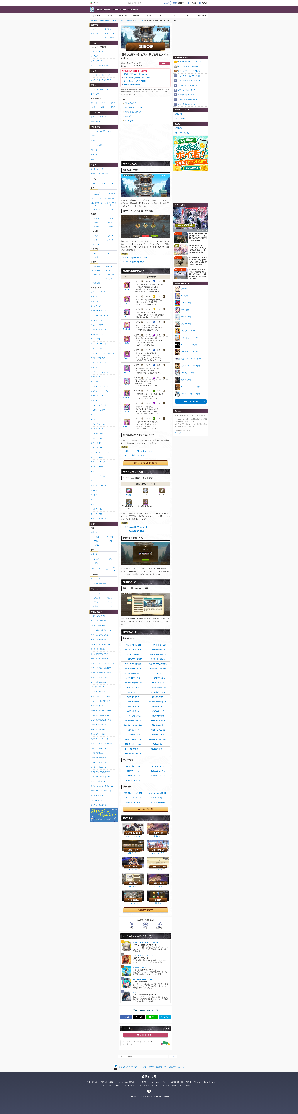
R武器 (110, 541)
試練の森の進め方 (133, 697)
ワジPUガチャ (96, 56)
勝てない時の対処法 (158, 659)
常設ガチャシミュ (133, 771)
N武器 (97, 545)
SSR (94, 183)
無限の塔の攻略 (130, 103)
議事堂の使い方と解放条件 (100, 772)
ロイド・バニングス (98, 358)
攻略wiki (118, 1086)
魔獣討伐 (94, 154)
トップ (93, 29)
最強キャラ (123, 16)
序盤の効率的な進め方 (132, 84)
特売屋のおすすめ (158, 716)
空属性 (96, 227)
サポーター (111, 240)
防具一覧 (94, 554)
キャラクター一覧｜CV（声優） (189, 76)
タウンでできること (133, 692)
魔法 (96, 257)
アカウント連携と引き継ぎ (100, 701)
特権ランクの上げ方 (158, 730)
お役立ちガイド (138, 20)
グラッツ (94, 481)
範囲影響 (96, 266)
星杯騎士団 (97, 209)
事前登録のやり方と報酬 (133, 793)
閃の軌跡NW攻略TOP (145, 910)
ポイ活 (193, 3)
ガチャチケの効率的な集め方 (101, 710)
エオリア (94, 419)
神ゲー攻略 (94, 20)
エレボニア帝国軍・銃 (99, 518)
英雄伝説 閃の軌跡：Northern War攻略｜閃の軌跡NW (116, 9)
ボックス (110, 602)
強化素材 (96, 598)
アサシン (96, 274)
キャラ (149, 16)
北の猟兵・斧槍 (96, 509)
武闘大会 (94, 159)
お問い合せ (196, 1082)
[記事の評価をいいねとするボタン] (145, 924)
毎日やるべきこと (158, 683)
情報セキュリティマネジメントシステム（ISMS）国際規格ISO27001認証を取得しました (151, 1067)
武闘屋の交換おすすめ (99, 748)
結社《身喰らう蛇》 (96, 204)
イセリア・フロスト (98, 457)
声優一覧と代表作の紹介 (99, 173)
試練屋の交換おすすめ (99, 758)
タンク (110, 236)
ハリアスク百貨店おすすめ (100, 777)
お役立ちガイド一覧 (145, 809)
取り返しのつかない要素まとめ (102, 786)
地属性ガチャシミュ (158, 771)
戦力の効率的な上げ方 (133, 739)
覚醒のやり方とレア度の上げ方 (102, 791)
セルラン (94, 37)
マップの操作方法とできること (102, 696)
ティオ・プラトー (97, 339)
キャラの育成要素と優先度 (134, 262)
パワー (96, 253)
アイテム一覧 (95, 593)
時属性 (110, 227)
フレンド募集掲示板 (182, 133)
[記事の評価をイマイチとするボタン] (132, 924)
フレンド (94, 103)
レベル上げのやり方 (133, 678)
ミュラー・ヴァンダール (99, 372)
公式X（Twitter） (181, 118)
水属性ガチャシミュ (158, 776)
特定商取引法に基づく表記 (180, 1082)
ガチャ (162, 16)
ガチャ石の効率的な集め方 (187, 99)
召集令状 (96, 606)
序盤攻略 (136, 16)
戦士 (96, 236)
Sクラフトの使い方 (158, 673)
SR (103, 183)
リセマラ (109, 16)
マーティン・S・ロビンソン (101, 452)
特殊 (110, 606)
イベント (188, 16)
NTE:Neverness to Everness (145, 979)
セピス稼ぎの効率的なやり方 (101, 720)
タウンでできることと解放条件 (102, 743)
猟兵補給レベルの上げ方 (158, 739)
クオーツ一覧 (95, 579)
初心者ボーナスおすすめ (158, 702)
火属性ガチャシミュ (133, 776)
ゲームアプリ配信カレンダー (149, 1086)
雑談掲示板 (202, 16)
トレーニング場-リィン (133, 749)
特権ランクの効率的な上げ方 (101, 729)
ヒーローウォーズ (139, 967)
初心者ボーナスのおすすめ (100, 644)
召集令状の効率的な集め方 (100, 724)
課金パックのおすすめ (158, 668)
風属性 (113, 107)
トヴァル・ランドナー (99, 485)
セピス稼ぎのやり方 (158, 692)
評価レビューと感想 (133, 802)
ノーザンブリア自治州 (96, 193)
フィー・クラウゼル (98, 433)
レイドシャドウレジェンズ (143, 955)
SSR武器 (110, 537)
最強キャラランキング (99, 117)
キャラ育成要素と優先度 (133, 659)
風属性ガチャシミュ (133, 780)
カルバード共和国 (110, 204)
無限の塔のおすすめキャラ (134, 107)
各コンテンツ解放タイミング (101, 673)
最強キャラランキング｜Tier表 (135, 74)
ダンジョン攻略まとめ (158, 687)
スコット (94, 400)
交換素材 (110, 598)
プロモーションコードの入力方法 (102, 663)
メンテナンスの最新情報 (158, 793)
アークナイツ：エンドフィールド (145, 942)
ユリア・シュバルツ (98, 438)
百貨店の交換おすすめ (133, 744)
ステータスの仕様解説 (133, 664)
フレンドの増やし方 (133, 735)
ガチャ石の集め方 (133, 654)
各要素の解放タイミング (133, 668)
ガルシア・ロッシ (97, 429)
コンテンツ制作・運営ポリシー (127, 1082)
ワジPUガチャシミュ (98, 61)
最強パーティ (95, 121)
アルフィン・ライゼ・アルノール (102, 353)
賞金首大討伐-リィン (158, 749)
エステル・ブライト (98, 377)
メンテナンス (109, 33)
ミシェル (94, 367)
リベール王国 (110, 193)
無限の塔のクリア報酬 (133, 112)
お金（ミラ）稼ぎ (133, 687)
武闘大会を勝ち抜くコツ (133, 720)
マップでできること (158, 678)
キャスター (97, 244)
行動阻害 (96, 283)
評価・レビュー (96, 33)
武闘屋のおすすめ (133, 706)
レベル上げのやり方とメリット (136, 258)
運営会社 (94, 1082)
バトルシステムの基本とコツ (188, 85)
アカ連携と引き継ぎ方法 (133, 683)
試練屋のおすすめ (133, 711)
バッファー (111, 274)
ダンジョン (95, 140)
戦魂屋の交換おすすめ (99, 762)
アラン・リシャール (98, 424)
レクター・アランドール (99, 329)
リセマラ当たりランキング (100, 75)
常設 (103, 103)
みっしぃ (94, 504)
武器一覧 (94, 532)
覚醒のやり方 (158, 744)
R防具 (110, 559)
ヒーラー (96, 279)
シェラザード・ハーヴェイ (100, 391)
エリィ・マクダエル (98, 334)
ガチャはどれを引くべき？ (187, 90)
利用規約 (145, 1082)
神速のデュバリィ (97, 381)
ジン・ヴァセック (97, 348)
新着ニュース (190, 1086)
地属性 (113, 103)
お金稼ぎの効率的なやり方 (100, 715)
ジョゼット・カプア (98, 410)
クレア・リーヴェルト (99, 344)
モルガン (94, 490)
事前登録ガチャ (130, 1086)
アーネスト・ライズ (98, 476)
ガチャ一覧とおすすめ (133, 766)
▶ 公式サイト (179, 433)
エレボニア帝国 (110, 199)
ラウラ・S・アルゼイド (99, 363)
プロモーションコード (133, 798)
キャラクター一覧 (97, 169)
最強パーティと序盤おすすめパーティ (138, 451)
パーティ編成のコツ (158, 649)
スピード (110, 253)
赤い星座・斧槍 (96, 514)
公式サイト (179, 114)
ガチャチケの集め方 (158, 720)
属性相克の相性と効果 (133, 649)
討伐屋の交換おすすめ (99, 753)
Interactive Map (209, 1082)
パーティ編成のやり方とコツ (135, 455)
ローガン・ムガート (98, 320)
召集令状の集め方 (133, 702)
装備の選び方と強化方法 (158, 664)
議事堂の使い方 (157, 725)
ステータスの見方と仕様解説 (101, 668)
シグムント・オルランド (99, 386)
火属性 (94, 107)
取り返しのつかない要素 (133, 725)
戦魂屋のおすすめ (158, 711)
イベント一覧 (109, 37)
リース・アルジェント (99, 405)
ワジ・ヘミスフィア (98, 51)
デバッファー (110, 279)
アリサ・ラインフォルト (99, 311)
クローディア (95, 301)
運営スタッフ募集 (107, 1082)
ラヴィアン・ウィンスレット (101, 448)
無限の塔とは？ (130, 116)
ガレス (93, 499)
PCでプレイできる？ (158, 798)
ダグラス (94, 495)
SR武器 (96, 541)
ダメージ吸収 (110, 270)
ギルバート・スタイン (99, 471)
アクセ (114, 569)
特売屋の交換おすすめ (99, 767)
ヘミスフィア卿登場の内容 (100, 65)
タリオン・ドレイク (98, 462)
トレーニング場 (96, 145)
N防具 (97, 563)
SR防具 (96, 559)
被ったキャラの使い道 (133, 753)
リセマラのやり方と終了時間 (135, 81)
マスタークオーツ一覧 (99, 583)
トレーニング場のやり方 (133, 716)
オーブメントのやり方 (158, 645)
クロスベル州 (96, 199)
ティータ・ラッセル (98, 466)
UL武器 (96, 537)
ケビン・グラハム (97, 396)
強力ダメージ (96, 270)
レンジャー (97, 240)
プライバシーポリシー (159, 1082)
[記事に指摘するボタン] (159, 924)
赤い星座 (110, 209)
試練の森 (94, 136)
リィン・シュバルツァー (99, 315)
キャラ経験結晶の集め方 (133, 673)
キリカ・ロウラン (97, 443)
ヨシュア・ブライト (98, 306)
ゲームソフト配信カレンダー (172, 1086)
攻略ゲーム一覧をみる (190, 401)
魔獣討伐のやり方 (158, 735)
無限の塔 (94, 150)
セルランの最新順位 (158, 802)
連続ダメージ (110, 266)
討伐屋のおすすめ (158, 706)
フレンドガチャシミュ (158, 766)
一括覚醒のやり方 (133, 730)
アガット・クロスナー (99, 325)
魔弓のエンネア (96, 414)
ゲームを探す (107, 1086)
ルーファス (95, 296)
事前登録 (108, 29)
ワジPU (175, 16)
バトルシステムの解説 (133, 645)
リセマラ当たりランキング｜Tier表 (137, 78)
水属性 (103, 107)
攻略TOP (96, 16)
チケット (96, 602)
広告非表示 (182, 3)
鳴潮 (134, 992)
